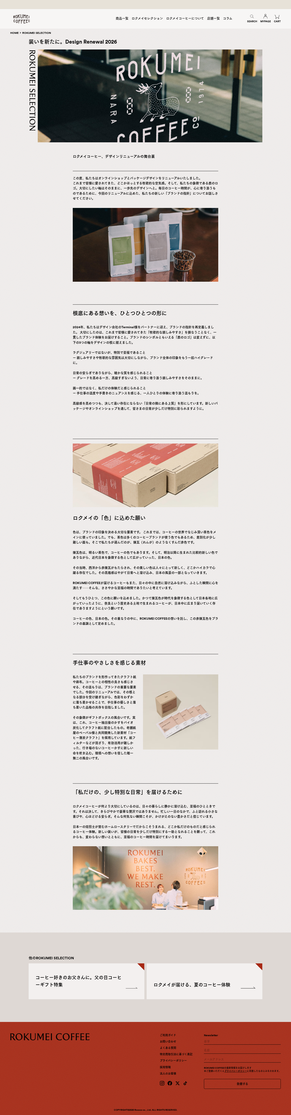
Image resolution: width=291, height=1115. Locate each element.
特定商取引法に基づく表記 (176, 1054)
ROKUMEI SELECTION (36, 33)
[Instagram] (162, 1083)
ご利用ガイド (168, 1035)
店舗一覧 (213, 18)
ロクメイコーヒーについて (185, 18)
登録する (242, 1083)
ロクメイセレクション (147, 18)
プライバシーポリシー (173, 1060)
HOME (14, 33)
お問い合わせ (168, 1041)
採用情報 (165, 1067)
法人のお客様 (168, 1073)
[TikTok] (185, 1083)
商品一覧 (122, 18)
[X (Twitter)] (177, 1083)
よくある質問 (168, 1048)
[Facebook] (170, 1083)
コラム (227, 18)
